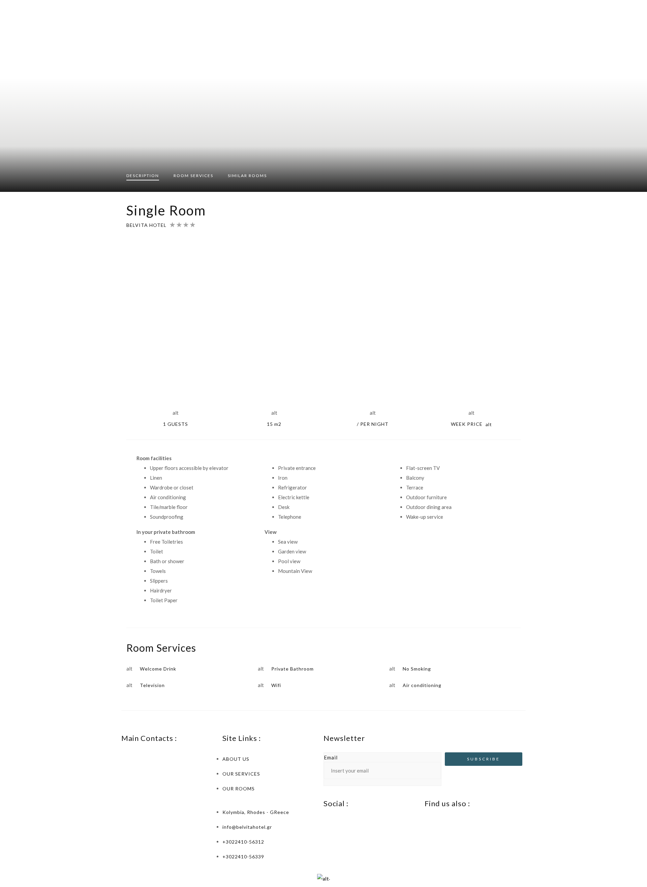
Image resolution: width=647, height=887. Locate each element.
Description (142, 175)
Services (193, 175)
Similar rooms (247, 175)
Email (331, 757)
